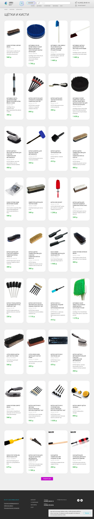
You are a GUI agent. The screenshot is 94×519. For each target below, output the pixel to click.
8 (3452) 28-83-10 (84, 3)
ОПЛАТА (33, 5)
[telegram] (81, 501)
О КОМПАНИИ (47, 5)
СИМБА (11, 2)
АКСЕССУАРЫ (12, 9)
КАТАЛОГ (6, 9)
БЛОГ (61, 5)
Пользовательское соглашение (11, 508)
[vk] (78, 501)
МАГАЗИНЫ (55, 5)
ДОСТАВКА (39, 5)
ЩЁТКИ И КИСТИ (19, 9)
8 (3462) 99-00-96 (49, 505)
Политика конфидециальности (11, 503)
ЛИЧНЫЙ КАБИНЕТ (82, 5)
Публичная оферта (8, 505)
